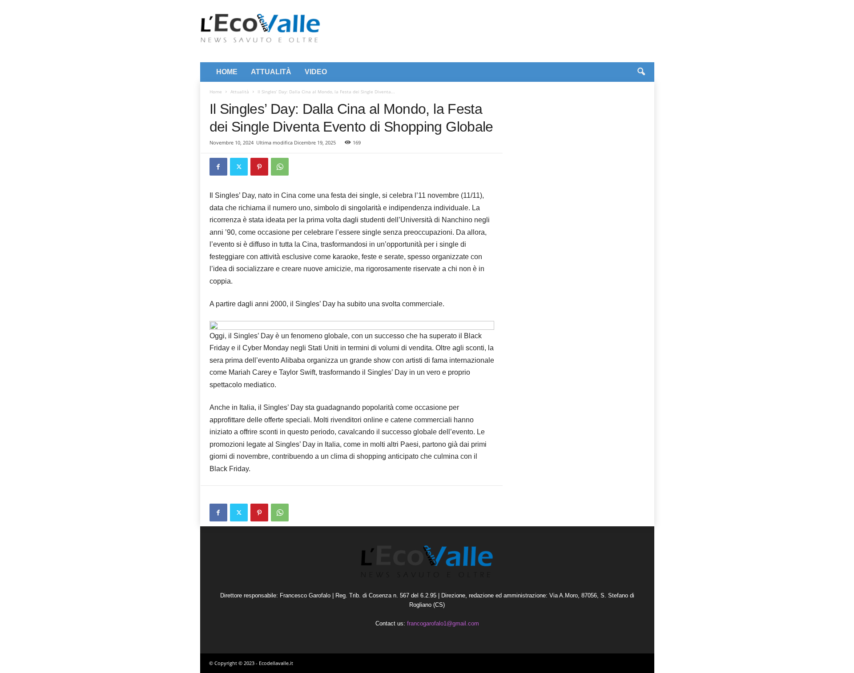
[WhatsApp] (280, 167)
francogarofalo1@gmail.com (443, 623)
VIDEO (316, 72)
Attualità (239, 91)
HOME (227, 72)
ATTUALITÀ (271, 72)
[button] (641, 72)
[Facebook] (218, 167)
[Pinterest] (259, 167)
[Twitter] (239, 167)
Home (215, 91)
